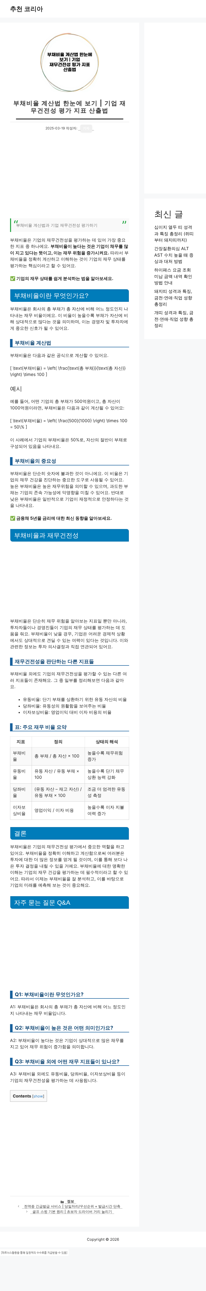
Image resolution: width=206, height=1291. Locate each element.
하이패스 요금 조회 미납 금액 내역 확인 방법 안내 (173, 276)
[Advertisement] (69, 178)
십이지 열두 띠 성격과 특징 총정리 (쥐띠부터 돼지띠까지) (174, 234)
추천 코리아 (26, 9)
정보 (70, 1201)
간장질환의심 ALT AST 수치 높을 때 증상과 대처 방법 (173, 255)
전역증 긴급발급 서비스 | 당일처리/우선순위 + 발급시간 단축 (72, 1206)
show (38, 1096)
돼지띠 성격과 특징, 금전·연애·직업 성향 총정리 (173, 298)
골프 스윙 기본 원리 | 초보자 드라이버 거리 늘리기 (72, 1212)
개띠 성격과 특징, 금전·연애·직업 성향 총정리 (173, 319)
